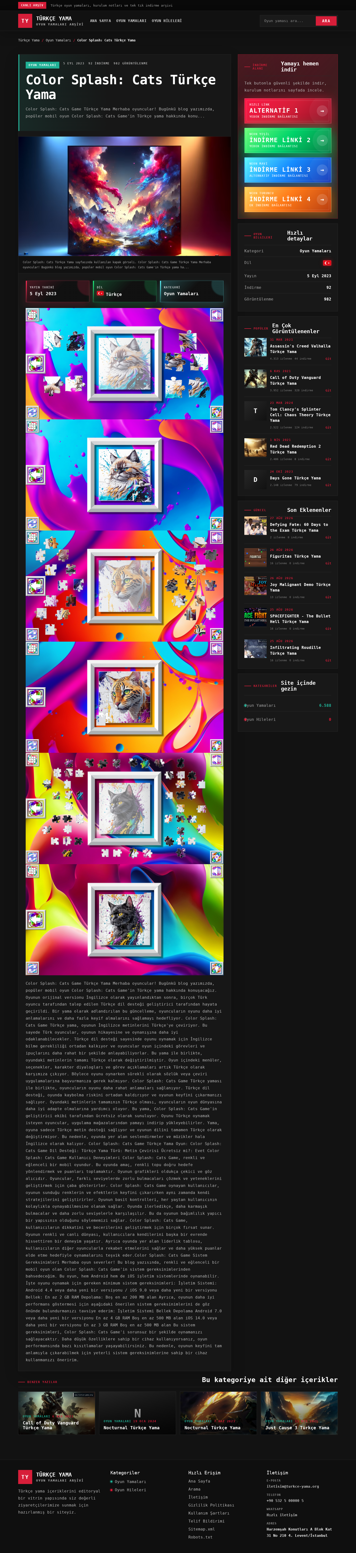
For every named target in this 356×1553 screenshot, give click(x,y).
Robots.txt (200, 1537)
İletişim (198, 1497)
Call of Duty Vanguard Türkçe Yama (51, 1425)
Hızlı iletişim (282, 1515)
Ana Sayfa (100, 21)
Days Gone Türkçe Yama (295, 478)
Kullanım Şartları (209, 1513)
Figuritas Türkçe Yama (295, 556)
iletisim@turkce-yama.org (293, 1486)
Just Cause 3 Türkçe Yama (297, 1427)
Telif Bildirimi (206, 1521)
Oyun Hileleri (167, 21)
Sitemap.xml (201, 1529)
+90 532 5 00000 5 (285, 1501)
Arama (194, 1489)
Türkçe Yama (28, 40)
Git (328, 359)
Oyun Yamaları (131, 21)
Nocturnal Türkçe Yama (132, 1427)
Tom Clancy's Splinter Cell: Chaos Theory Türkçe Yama (300, 415)
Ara (326, 21)
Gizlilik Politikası (211, 1505)
